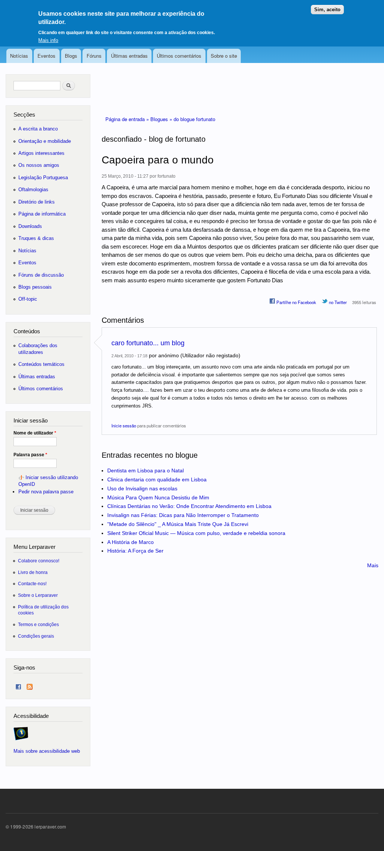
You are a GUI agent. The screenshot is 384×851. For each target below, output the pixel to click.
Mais (372, 565)
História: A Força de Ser (135, 551)
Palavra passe (30, 454)
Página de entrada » (127, 119)
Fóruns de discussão (41, 275)
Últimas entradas (129, 55)
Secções (24, 114)
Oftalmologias (33, 189)
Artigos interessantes (41, 153)
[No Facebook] (18, 685)
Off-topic (27, 299)
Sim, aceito (327, 9)
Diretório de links (36, 202)
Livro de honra (33, 572)
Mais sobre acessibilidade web (47, 751)
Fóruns (94, 55)
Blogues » (162, 119)
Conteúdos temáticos (41, 364)
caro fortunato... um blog (147, 343)
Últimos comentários (179, 55)
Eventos (47, 55)
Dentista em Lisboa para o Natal (145, 470)
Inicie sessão (123, 425)
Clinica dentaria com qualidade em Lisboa (157, 479)
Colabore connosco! (38, 560)
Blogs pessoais (35, 287)
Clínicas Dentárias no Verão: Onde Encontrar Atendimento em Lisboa (189, 506)
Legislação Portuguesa (43, 177)
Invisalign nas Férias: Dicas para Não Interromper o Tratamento (183, 515)
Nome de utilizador (35, 433)
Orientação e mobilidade (44, 141)
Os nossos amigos (38, 165)
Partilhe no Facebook (295, 302)
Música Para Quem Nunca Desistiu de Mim (158, 497)
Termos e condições (38, 624)
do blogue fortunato (194, 119)
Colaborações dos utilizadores (37, 349)
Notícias (19, 55)
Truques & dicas (36, 238)
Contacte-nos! (32, 583)
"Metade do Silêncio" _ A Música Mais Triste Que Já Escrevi (177, 524)
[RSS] (30, 685)
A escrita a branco (38, 129)
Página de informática (42, 214)
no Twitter (337, 302)
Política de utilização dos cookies (43, 609)
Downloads (30, 226)
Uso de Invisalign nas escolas (142, 488)
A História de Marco (130, 542)
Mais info (48, 40)
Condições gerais (36, 636)
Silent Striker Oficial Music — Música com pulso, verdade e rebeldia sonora (196, 533)
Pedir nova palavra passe (46, 491)
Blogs (71, 55)
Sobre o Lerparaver (38, 595)
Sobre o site (224, 55)
